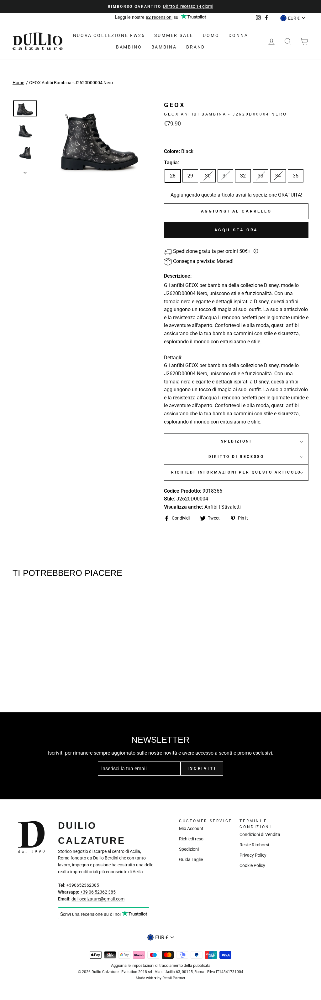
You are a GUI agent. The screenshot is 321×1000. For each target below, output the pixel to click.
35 (295, 176)
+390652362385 (82, 885)
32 (243, 176)
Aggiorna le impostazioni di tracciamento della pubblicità (160, 965)
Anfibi (211, 507)
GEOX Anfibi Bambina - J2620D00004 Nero (71, 82)
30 (208, 176)
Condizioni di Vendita (259, 834)
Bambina (164, 46)
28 (173, 176)
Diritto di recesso (236, 456)
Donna (238, 35)
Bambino (129, 46)
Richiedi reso (191, 838)
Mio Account (191, 828)
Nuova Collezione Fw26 (109, 35)
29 (190, 176)
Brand (195, 46)
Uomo (211, 35)
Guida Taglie (191, 859)
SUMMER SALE (173, 35)
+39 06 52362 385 (98, 892)
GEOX (174, 105)
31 (225, 176)
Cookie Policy (252, 865)
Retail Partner (173, 978)
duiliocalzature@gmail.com (97, 898)
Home (18, 82)
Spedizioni (236, 441)
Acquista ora (236, 230)
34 (278, 176)
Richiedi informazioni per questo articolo (236, 472)
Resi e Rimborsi (254, 844)
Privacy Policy (252, 855)
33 (260, 176)
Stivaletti (231, 507)
